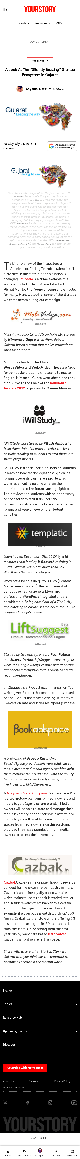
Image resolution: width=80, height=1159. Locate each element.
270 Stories (58, 89)
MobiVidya (40, 324)
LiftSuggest (40, 644)
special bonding (36, 200)
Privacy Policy (62, 1081)
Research (38, 60)
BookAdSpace (40, 747)
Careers (33, 1081)
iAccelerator (22, 223)
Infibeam (26, 279)
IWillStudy (40, 433)
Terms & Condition (14, 1087)
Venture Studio (44, 244)
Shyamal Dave (36, 89)
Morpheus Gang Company (27, 793)
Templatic (40, 546)
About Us (8, 1081)
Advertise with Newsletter (25, 1068)
